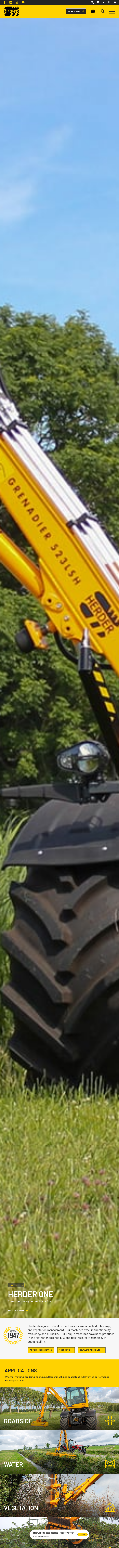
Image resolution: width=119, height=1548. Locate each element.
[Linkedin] (10, 2)
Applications (21, 1370)
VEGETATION (21, 1507)
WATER (13, 1464)
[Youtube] (23, 2)
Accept (82, 1534)
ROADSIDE (18, 1420)
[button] (92, 2)
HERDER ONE (30, 1294)
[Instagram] (16, 2)
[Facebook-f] (4, 2)
